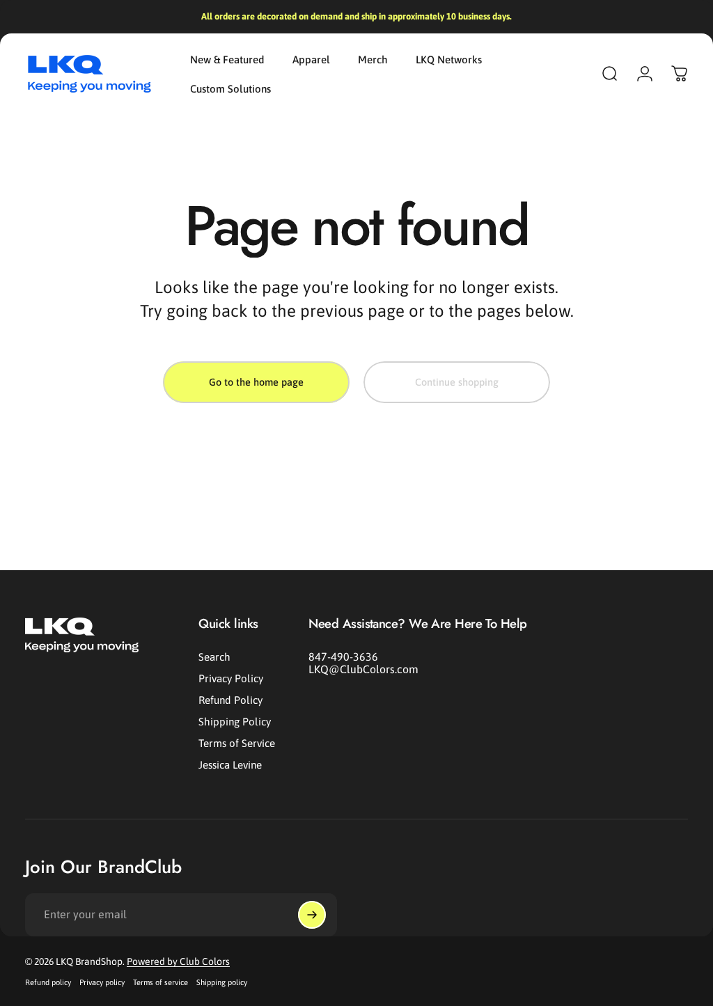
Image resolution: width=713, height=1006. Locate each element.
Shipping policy (221, 982)
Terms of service (160, 982)
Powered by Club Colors (178, 961)
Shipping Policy (234, 722)
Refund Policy (230, 700)
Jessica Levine (230, 765)
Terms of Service (236, 743)
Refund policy (48, 982)
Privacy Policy (230, 678)
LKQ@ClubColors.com (363, 669)
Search (214, 657)
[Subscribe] (312, 915)
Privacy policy (102, 982)
